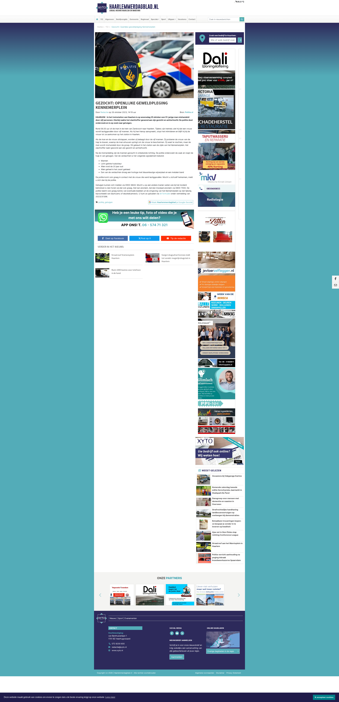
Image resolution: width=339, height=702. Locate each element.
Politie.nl (189, 112)
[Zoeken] (242, 19)
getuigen (109, 202)
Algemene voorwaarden (204, 458)
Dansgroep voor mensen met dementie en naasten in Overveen (225, 286)
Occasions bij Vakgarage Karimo (227, 261)
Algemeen (109, 19)
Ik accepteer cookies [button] (324, 697)
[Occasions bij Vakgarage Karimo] (203, 265)
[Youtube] (177, 418)
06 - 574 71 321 (155, 225)
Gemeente (134, 19)
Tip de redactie (178, 238)
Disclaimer (220, 458)
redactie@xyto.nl (119, 432)
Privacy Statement (233, 458)
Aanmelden (176, 442)
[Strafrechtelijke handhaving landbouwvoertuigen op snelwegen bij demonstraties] (203, 298)
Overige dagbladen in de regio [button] (220, 436)
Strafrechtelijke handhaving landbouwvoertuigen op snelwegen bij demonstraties (225, 298)
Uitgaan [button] (171, 19)
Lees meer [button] (110, 697)
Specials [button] (154, 19)
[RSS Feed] (182, 418)
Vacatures (182, 19)
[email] (335, 285)
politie (101, 202)
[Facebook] (172, 418)
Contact (192, 19)
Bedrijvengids (121, 19)
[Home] (97, 19)
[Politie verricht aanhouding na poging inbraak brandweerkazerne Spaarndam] (203, 343)
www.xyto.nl (117, 436)
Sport (163, 19)
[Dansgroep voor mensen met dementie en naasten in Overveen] (203, 287)
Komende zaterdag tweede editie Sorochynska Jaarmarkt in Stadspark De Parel (227, 275)
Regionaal (145, 19)
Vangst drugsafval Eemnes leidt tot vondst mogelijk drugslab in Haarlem (176, 258)
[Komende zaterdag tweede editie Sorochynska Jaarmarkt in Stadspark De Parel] (203, 276)
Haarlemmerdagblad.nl (134, 6)
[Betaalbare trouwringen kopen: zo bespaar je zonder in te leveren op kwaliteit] (203, 310)
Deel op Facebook (115, 238)
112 (101, 19)
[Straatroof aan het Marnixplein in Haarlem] (203, 332)
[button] (97, 380)
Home (100, 27)
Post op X (146, 238)
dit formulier (165, 193)
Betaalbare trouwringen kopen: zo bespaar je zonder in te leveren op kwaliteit (226, 309)
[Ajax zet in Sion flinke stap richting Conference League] (203, 321)
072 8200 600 (118, 429)
